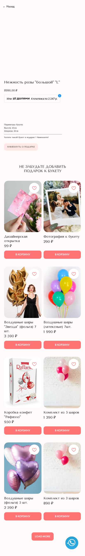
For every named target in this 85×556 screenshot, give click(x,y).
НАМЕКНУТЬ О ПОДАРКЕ (21, 147)
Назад (8, 6)
